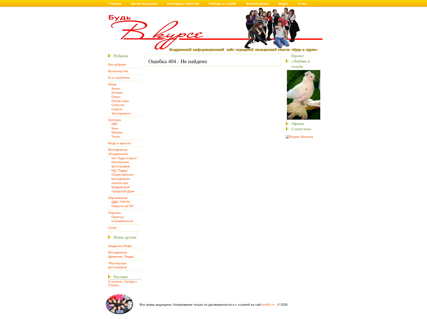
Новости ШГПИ (122, 206)
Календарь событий (183, 3)
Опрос (116, 96)
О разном (115, 281)
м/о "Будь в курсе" (124, 158)
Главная (115, 3)
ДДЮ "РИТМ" (121, 202)
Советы (116, 109)
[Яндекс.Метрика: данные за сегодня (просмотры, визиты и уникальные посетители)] (299, 136)
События (117, 105)
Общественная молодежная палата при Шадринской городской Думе (123, 183)
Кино (115, 128)
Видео (283, 3)
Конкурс (117, 92)
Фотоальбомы (257, 3)
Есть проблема (119, 77)
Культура (114, 120)
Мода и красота (119, 143)
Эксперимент (121, 113)
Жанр (112, 84)
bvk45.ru (268, 304)
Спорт (112, 227)
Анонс (115, 88)
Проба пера (120, 101)
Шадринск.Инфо (120, 246)
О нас (302, 3)
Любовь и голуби (222, 3)
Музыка (116, 132)
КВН (114, 124)
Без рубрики (117, 64)
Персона (114, 213)
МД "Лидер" (119, 170)
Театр (115, 136)
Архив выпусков (144, 3)
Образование (118, 198)
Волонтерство (118, 71)
